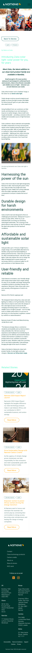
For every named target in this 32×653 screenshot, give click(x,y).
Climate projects (9, 392)
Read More (11, 420)
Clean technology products (16, 554)
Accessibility (7, 642)
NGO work (10, 566)
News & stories (12, 563)
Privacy (19, 644)
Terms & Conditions (17, 642)
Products (15, 45)
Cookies (13, 644)
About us (10, 560)
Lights (8, 45)
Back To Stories (10, 39)
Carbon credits (12, 557)
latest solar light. (17, 93)
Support (26, 642)
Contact (9, 551)
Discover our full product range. (17, 353)
